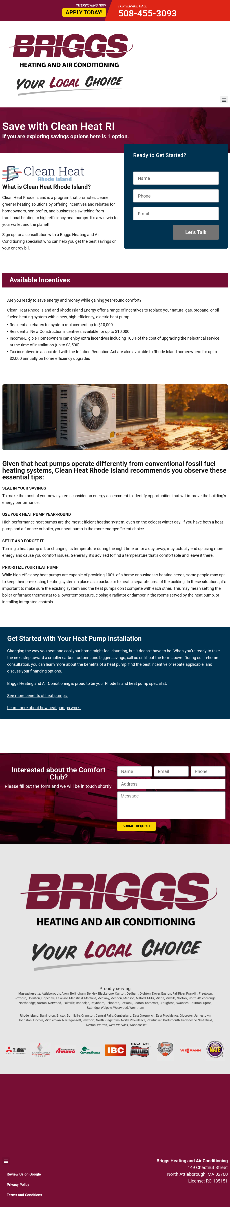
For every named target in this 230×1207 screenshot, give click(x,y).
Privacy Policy (18, 1185)
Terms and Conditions (24, 1195)
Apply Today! (84, 12)
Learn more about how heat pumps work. (44, 707)
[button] (224, 99)
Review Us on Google (24, 1174)
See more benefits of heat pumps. (37, 695)
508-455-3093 (147, 13)
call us (132, 657)
